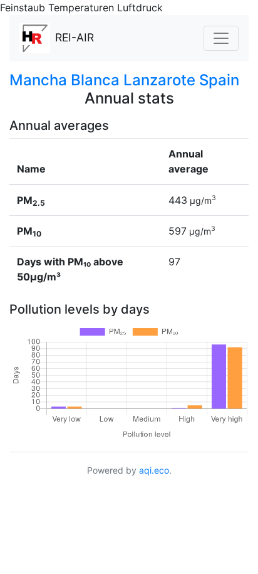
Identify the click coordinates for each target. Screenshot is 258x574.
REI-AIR (74, 37)
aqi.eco (154, 470)
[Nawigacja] (221, 38)
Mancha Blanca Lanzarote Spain (124, 80)
